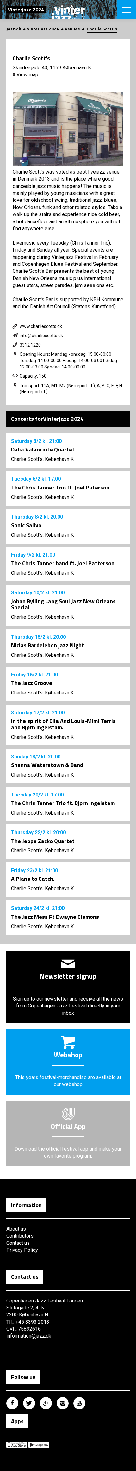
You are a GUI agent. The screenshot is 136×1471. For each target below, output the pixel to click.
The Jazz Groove (31, 683)
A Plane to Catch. (32, 878)
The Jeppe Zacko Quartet (43, 841)
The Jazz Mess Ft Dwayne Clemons (55, 916)
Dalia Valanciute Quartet (43, 449)
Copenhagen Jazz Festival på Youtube (79, 1403)
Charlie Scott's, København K (42, 459)
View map (26, 75)
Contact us (18, 1243)
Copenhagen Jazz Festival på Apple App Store (16, 1445)
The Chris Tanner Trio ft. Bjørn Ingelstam (63, 803)
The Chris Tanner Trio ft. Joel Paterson (60, 487)
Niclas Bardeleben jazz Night (47, 645)
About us (16, 1229)
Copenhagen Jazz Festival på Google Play (38, 1445)
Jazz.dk (13, 28)
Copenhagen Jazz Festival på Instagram (63, 1403)
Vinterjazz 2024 (43, 28)
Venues (72, 28)
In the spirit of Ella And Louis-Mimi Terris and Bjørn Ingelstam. (63, 724)
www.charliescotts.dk (41, 326)
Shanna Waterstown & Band (47, 765)
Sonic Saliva (26, 525)
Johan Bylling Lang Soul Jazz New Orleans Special (63, 604)
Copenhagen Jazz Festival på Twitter (29, 1403)
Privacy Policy (22, 1250)
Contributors (20, 1236)
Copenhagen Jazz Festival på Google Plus (46, 1403)
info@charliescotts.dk (41, 335)
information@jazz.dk (28, 1336)
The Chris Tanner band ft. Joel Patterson (62, 563)
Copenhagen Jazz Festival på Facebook (12, 1403)
